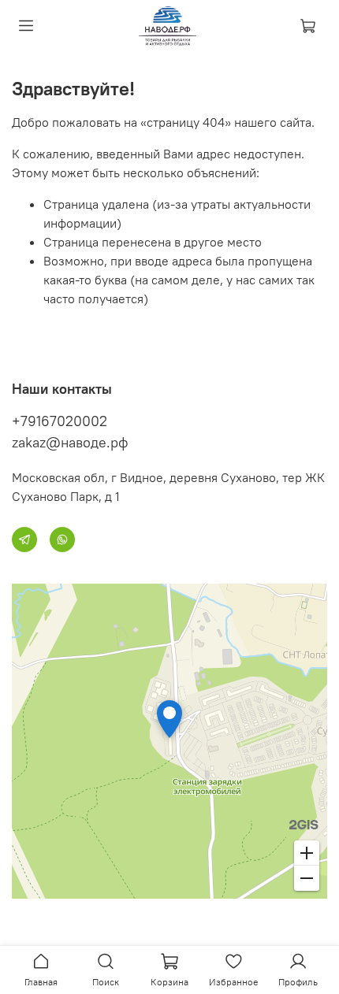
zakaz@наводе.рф (70, 442)
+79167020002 (59, 421)
